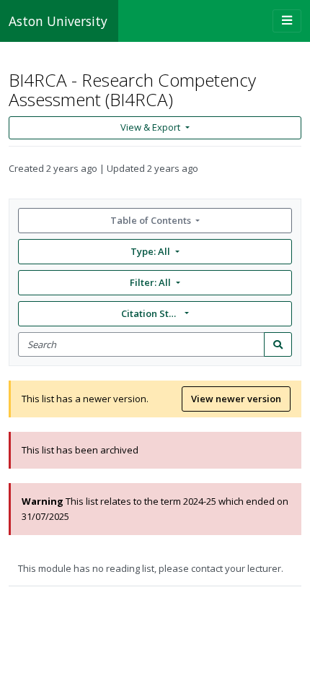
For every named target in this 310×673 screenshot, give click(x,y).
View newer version (236, 398)
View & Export (150, 127)
